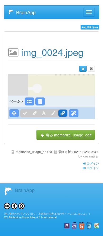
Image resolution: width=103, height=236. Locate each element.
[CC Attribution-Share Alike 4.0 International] (14, 205)
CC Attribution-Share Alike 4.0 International (30, 217)
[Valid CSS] (89, 225)
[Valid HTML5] (81, 225)
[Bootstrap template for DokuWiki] (66, 225)
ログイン (92, 163)
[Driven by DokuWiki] (96, 225)
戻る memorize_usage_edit (68, 134)
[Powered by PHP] (74, 225)
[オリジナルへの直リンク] (91, 69)
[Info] (82, 69)
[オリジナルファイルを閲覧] (51, 96)
